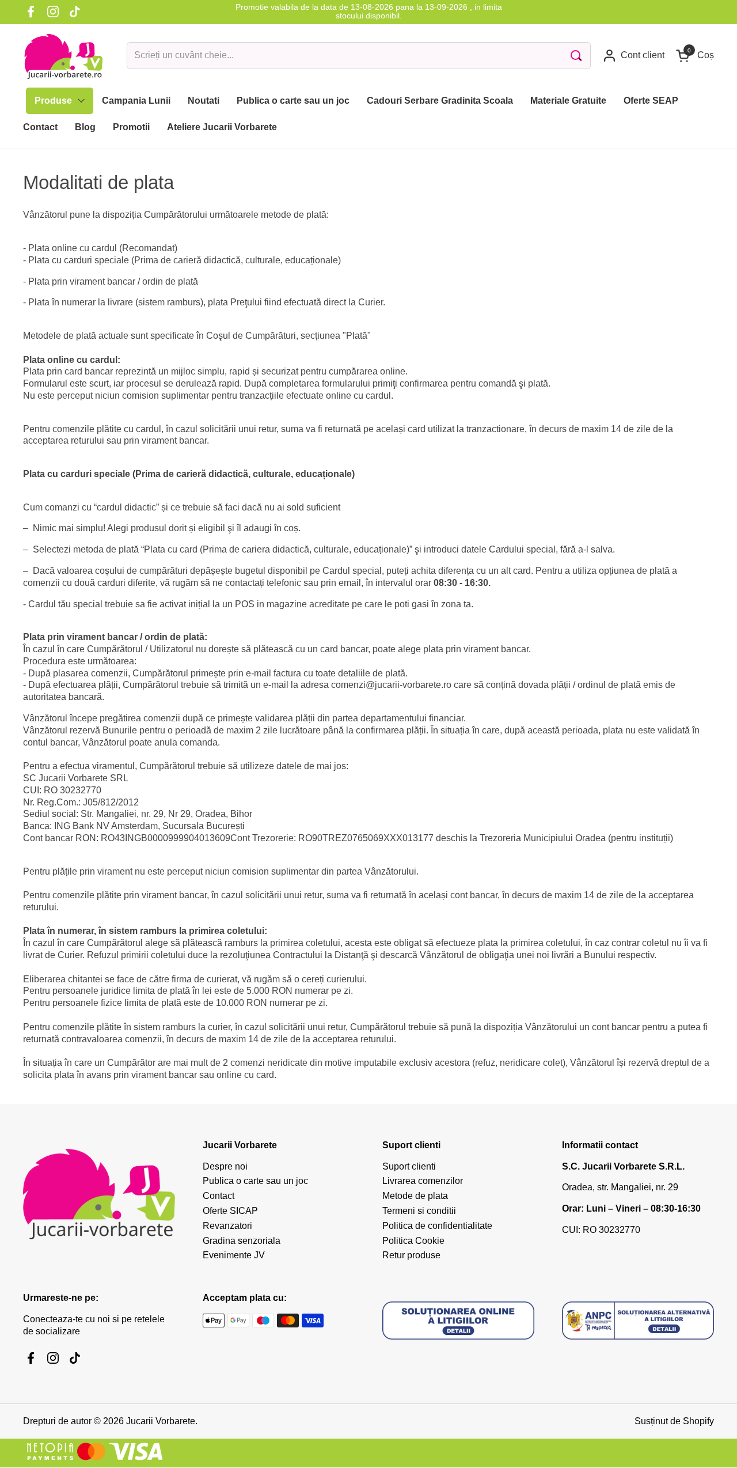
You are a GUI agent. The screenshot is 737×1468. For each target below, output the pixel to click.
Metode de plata (415, 1196)
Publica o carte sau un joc (255, 1181)
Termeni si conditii (419, 1211)
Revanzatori (227, 1226)
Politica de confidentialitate (437, 1226)
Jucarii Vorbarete (160, 1421)
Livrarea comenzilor (422, 1181)
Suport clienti (409, 1166)
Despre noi (225, 1166)
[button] (695, 55)
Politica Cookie (413, 1241)
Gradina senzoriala (241, 1241)
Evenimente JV (234, 1255)
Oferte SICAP (230, 1211)
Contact (218, 1196)
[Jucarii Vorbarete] (63, 56)
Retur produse (411, 1255)
